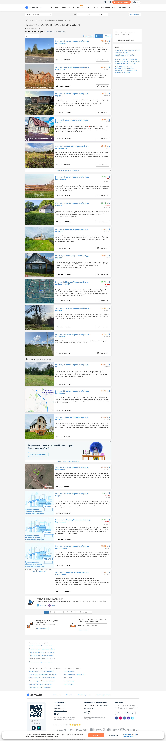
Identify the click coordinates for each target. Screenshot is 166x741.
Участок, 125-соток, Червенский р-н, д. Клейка (72, 309)
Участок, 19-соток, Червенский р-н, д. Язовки (72, 204)
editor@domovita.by (60, 711)
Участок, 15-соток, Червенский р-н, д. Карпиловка (72, 178)
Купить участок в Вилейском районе (41, 655)
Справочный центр (125, 713)
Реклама (69, 695)
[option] (39, 50)
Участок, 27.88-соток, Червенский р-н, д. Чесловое (72, 573)
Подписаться (83, 630)
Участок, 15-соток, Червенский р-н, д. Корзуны (72, 95)
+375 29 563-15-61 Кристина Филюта (96, 705)
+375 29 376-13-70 (59, 705)
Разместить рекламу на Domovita (68, 171)
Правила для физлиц (103, 695)
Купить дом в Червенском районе (40, 687)
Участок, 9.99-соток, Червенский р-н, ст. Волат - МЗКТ (71, 283)
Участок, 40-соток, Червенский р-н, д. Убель (72, 366)
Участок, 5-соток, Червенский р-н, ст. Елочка (71, 121)
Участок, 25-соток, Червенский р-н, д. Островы (72, 494)
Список (100, 36)
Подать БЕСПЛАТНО (122, 2)
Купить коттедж (69, 681)
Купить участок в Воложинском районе (42, 659)
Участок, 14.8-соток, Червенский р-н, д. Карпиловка (72, 521)
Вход (138, 2)
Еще (134, 14)
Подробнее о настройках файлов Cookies (130, 735)
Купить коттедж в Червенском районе (41, 681)
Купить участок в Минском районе (40, 646)
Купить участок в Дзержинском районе (42, 662)
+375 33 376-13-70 (59, 708)
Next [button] (51, 50)
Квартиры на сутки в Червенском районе (42, 674)
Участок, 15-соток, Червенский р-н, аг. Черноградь (72, 336)
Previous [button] (27, 50)
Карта (108, 36)
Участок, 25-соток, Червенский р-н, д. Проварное (72, 392)
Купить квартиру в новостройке (74, 674)
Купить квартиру (69, 671)
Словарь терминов (84, 695)
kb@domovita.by (89, 708)
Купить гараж (68, 684)
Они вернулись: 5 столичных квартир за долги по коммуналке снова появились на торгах (127, 61)
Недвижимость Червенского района (37, 20)
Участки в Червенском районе (35, 32)
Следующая (84, 612)
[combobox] (38, 14)
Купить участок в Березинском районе (42, 649)
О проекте (56, 695)
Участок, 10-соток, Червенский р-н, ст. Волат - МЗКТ (72, 547)
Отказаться (113, 735)
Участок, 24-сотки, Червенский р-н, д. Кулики (72, 257)
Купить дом (68, 677)
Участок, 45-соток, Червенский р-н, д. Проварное (72, 468)
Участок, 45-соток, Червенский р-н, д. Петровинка (72, 42)
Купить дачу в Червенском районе (40, 684)
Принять (96, 735)
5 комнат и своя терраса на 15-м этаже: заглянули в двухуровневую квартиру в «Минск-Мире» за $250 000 (127, 53)
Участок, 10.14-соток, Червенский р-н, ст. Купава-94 (72, 147)
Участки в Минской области (56, 32)
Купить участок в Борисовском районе (41, 652)
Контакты (119, 702)
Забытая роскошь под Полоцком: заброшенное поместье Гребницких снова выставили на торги (126, 69)
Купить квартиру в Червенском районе (42, 677)
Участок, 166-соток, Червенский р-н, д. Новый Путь (72, 68)
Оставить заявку (41, 628)
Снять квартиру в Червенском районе (41, 671)
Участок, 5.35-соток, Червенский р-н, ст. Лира (71, 231)
